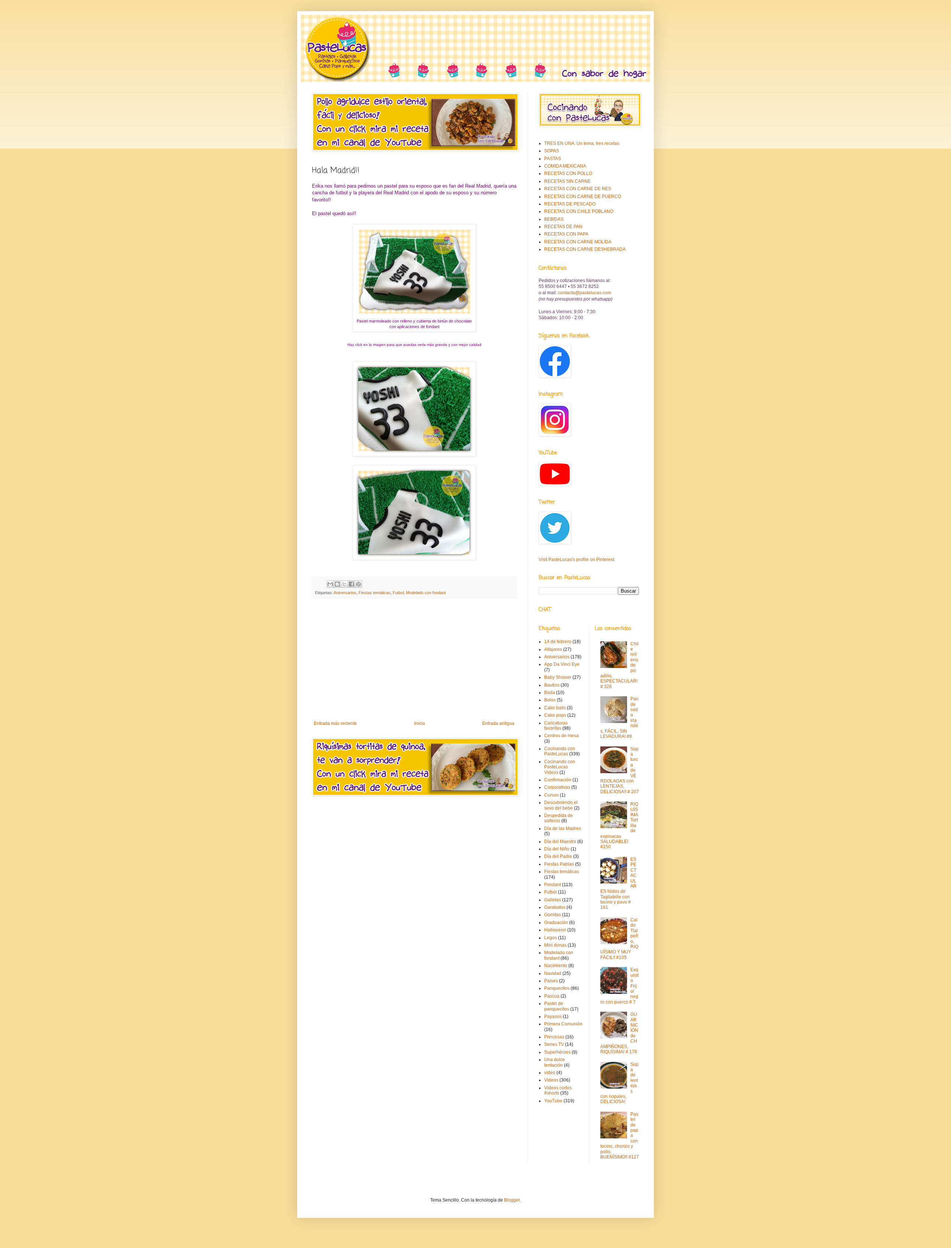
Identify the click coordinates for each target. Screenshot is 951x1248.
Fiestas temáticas (374, 592)
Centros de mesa (561, 735)
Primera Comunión (563, 1024)
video (549, 1072)
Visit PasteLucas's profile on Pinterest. (577, 559)
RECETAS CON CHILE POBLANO (578, 211)
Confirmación (557, 779)
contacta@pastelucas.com (584, 292)
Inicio (419, 723)
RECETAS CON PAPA (566, 234)
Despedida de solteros (558, 818)
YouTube (553, 1100)
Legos (550, 937)
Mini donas (555, 945)
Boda (549, 692)
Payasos (553, 1016)
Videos (551, 1080)
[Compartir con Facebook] (351, 584)
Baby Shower (557, 677)
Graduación (556, 922)
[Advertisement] (414, 659)
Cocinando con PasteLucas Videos (559, 767)
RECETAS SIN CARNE (567, 181)
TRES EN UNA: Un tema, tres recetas (581, 143)
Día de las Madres (562, 828)
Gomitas (552, 914)
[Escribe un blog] (337, 584)
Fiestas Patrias (559, 864)
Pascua (551, 996)
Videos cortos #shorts (558, 1090)
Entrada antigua (498, 723)
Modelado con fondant (426, 592)
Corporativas (557, 787)
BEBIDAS (554, 219)
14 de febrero (557, 641)
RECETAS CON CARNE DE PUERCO (582, 196)
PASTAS (552, 158)
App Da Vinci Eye (562, 664)
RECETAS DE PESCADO (569, 204)
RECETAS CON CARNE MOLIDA (577, 241)
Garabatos (554, 907)
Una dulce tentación (554, 1062)
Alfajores (553, 649)
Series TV (554, 1044)
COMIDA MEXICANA (565, 166)
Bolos (550, 700)
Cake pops (555, 715)
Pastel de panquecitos (556, 1006)
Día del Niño (556, 849)
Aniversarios (345, 592)
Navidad (552, 973)
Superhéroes (557, 1052)
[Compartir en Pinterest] (358, 584)
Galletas (552, 899)
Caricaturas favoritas (556, 725)
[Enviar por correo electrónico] (330, 584)
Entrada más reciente (335, 723)
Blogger (512, 1200)
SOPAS (551, 150)
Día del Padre (558, 856)
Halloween (555, 930)
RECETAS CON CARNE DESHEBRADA (585, 249)
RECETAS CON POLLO (568, 173)
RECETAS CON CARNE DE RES (577, 188)
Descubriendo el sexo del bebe (561, 805)
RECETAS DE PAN (563, 226)
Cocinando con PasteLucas (559, 751)
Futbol (398, 592)
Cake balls (555, 707)
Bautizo (551, 685)
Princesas (554, 1037)
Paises (551, 980)
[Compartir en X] (344, 584)
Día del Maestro (560, 841)
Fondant (552, 884)
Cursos (551, 795)
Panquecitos (556, 988)
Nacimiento (555, 965)
